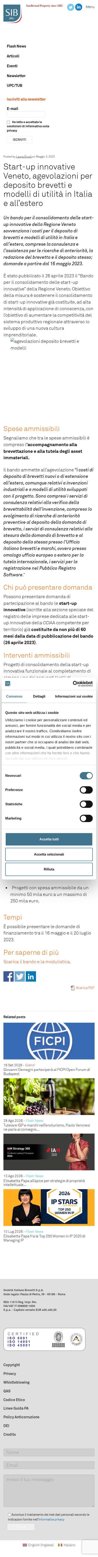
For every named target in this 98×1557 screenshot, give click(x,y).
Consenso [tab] (14, 696)
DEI (6, 1425)
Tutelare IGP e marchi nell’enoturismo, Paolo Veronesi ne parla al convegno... (46, 1127)
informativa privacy (51, 1519)
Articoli (13, 56)
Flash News (16, 46)
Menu (90, 7)
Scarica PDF (85, 988)
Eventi (12, 66)
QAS (6, 1391)
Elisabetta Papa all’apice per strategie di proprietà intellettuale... (44, 1183)
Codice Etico (14, 1399)
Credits (9, 1434)
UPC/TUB (14, 85)
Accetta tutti (49, 839)
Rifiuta (49, 869)
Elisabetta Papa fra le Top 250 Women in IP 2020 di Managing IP (44, 1238)
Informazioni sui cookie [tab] (74, 696)
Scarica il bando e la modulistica (36, 961)
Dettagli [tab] (39, 696)
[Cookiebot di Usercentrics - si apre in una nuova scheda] (73, 684)
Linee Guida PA (15, 1408)
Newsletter (16, 75)
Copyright (11, 1365)
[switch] (86, 790)
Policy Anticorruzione (21, 1417)
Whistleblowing (16, 1382)
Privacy (9, 1373)
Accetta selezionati (49, 854)
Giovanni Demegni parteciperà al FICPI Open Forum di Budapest (46, 1071)
